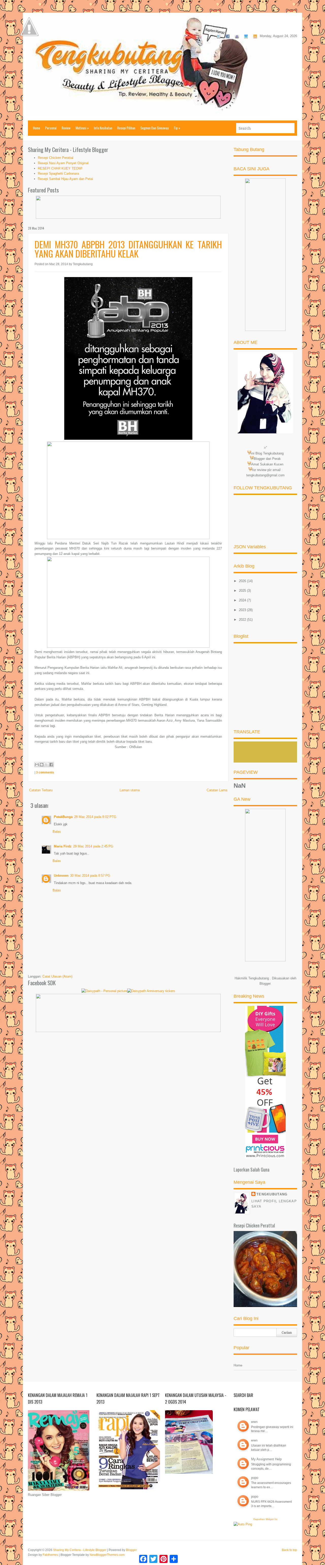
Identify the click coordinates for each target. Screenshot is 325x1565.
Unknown (61, 875)
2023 (243, 610)
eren (254, 1422)
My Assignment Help (266, 1459)
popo (254, 1478)
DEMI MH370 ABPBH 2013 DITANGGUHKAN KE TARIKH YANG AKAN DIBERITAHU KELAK (128, 248)
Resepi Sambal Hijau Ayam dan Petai (65, 179)
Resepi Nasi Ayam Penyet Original (63, 163)
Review (66, 127)
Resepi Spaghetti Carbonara (58, 173)
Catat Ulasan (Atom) (57, 976)
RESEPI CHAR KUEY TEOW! (60, 168)
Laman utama (130, 790)
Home (36, 127)
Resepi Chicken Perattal (55, 158)
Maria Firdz (63, 846)
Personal (51, 127)
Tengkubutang (272, 1194)
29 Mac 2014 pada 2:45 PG (93, 846)
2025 (243, 590)
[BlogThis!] (41, 764)
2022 (243, 619)
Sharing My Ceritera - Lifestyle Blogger (79, 1550)
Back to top (289, 1550)
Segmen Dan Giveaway (154, 127)
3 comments (45, 772)
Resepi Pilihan (126, 127)
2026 (243, 581)
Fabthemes (50, 1555)
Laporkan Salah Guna (251, 1169)
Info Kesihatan (103, 127)
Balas (57, 831)
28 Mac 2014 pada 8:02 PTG (95, 817)
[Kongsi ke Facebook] (51, 764)
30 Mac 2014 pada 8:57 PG (90, 875)
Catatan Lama (217, 790)
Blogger (264, 983)
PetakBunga (63, 817)
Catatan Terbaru (41, 790)
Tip (177, 127)
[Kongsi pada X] (46, 764)
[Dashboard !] (29, 51)
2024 (243, 600)
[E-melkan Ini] (36, 764)
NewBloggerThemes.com (107, 1555)
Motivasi (82, 127)
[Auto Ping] (243, 1524)
